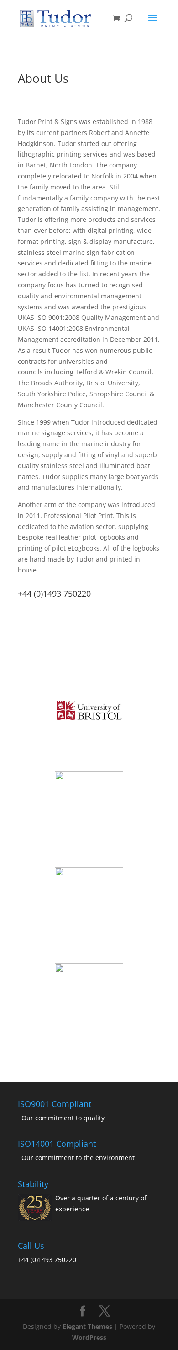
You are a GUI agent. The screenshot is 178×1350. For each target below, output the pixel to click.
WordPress (89, 1337)
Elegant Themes (87, 1326)
